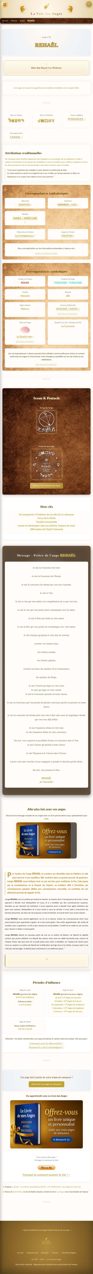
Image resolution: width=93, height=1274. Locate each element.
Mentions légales (69, 1253)
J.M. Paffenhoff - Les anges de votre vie (64, 1187)
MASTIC (74, 309)
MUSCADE (61, 309)
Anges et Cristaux (26, 341)
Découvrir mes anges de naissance (46, 1084)
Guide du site (32, 1253)
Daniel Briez (18, 1192)
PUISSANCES (76, 119)
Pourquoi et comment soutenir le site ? (45, 1175)
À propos (45, 1253)
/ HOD (67, 205)
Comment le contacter (47, 364)
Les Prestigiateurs (24, 236)
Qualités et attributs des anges (46, 253)
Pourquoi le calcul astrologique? (45, 1047)
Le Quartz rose (24, 337)
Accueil (5, 21)
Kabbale (14, 21)
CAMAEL (15, 137)
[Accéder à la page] (89, 4)
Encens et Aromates (69, 314)
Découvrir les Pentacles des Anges (46, 486)
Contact (55, 1253)
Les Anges (60, 1192)
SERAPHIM (24, 205)
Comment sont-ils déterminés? (45, 1043)
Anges (22, 21)
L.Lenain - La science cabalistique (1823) (29, 1187)
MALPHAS (67, 236)
